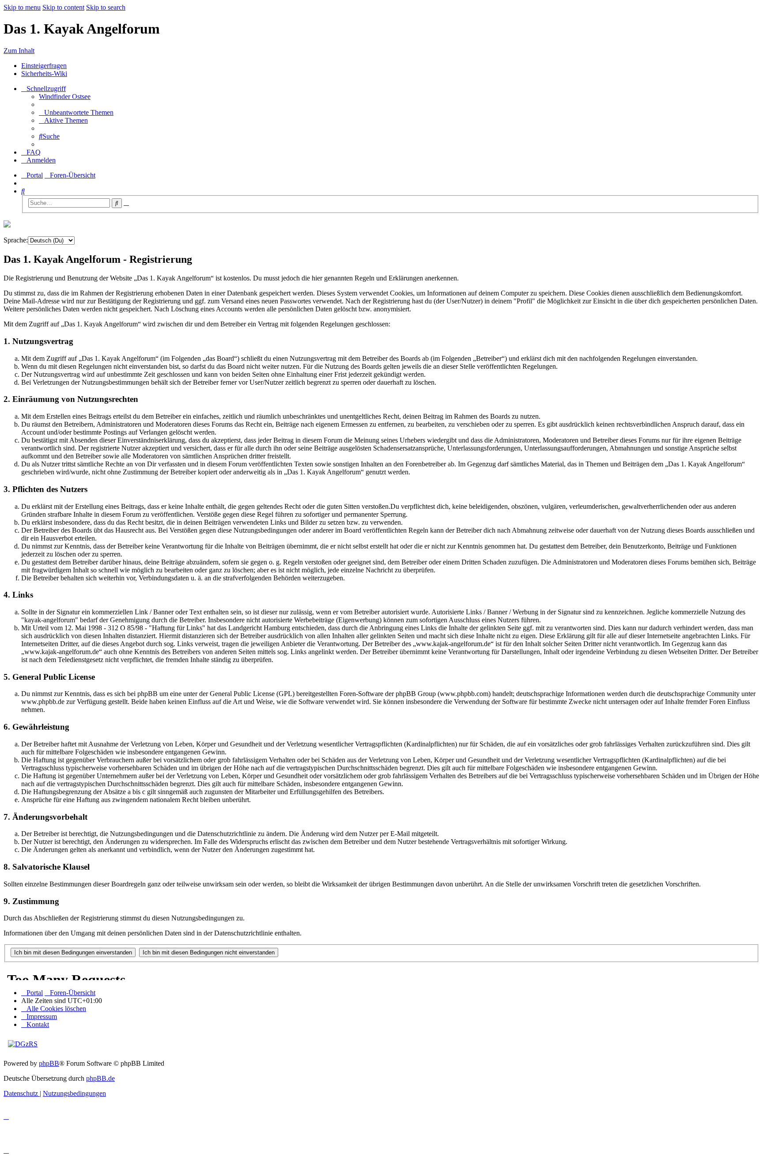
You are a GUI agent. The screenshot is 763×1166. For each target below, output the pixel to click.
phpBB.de (100, 1078)
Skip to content (63, 7)
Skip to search (105, 7)
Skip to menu (22, 7)
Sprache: (16, 240)
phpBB (49, 1063)
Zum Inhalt (19, 50)
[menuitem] (65, 96)
